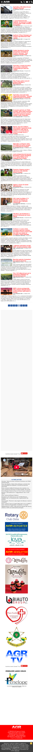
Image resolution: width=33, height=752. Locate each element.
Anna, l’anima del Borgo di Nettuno (10, 495)
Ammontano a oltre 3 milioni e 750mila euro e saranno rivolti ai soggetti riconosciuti (16, 147)
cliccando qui (16, 747)
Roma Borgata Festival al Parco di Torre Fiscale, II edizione (16, 490)
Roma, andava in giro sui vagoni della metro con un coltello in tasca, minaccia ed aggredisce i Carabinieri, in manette (16, 504)
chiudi (14, 748)
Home (2, 5)
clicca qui (17, 750)
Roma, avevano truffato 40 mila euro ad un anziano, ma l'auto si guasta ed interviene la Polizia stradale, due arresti (16, 488)
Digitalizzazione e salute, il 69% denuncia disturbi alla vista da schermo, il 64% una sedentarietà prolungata (16, 507)
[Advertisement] (16, 380)
